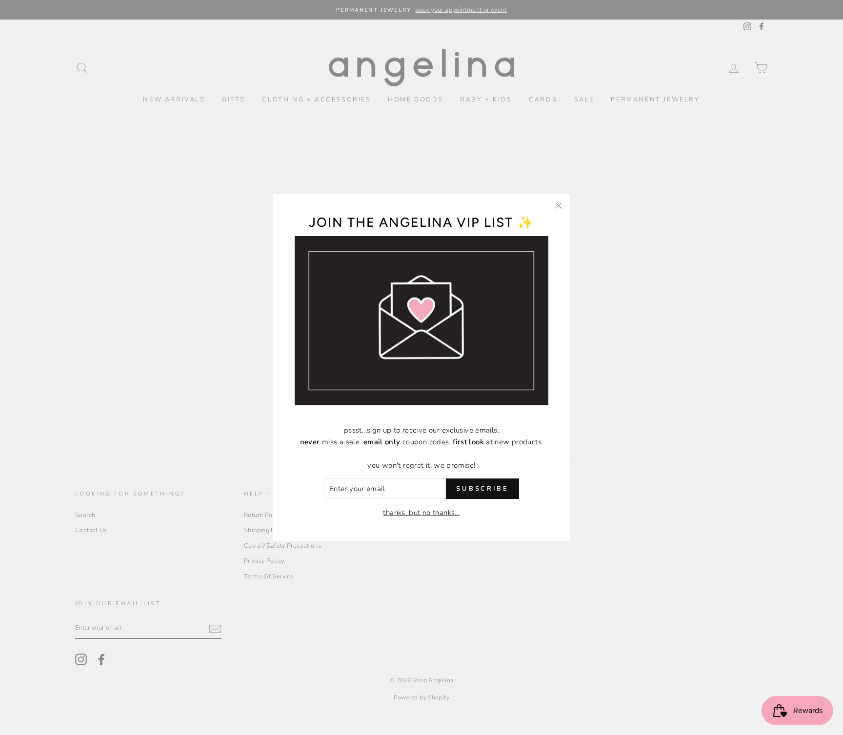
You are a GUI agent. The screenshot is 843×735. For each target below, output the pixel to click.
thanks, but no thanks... (421, 512)
